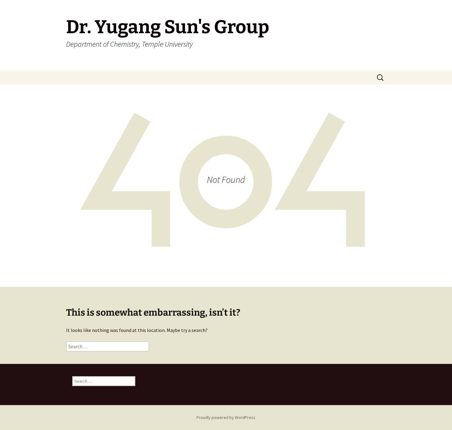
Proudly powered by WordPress (226, 417)
